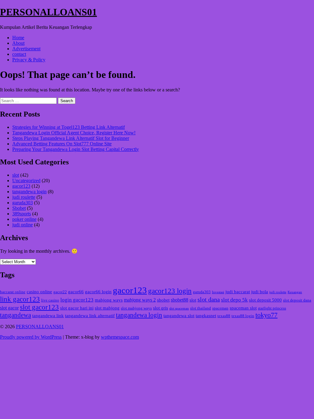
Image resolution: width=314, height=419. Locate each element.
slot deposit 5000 (265, 300)
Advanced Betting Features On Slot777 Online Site (62, 143)
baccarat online (12, 292)
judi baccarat (237, 291)
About (18, 43)
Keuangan (295, 292)
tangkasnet (206, 315)
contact (19, 54)
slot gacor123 (39, 307)
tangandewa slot (178, 315)
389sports (21, 213)
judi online (22, 224)
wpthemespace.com (120, 337)
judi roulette (23, 197)
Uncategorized (26, 180)
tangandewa (15, 314)
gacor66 (76, 291)
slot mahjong (107, 308)
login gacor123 (77, 300)
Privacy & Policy (28, 59)
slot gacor (9, 307)
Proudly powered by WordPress (31, 337)
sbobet (163, 300)
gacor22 (60, 292)
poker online (24, 219)
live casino (50, 300)
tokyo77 (266, 315)
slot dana (208, 299)
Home (18, 37)
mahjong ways (109, 300)
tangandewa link (48, 315)
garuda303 (22, 202)
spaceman (220, 308)
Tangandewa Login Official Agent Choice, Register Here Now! (74, 132)
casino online (39, 291)
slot (15, 175)
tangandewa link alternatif (90, 315)
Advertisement (26, 48)
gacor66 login (98, 291)
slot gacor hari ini (77, 308)
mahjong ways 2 (140, 299)
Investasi (218, 292)
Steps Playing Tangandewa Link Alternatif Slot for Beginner (70, 138)
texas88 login (243, 316)
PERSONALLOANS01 (48, 11)
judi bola (259, 291)
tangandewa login (29, 191)
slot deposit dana (297, 300)
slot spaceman (179, 308)
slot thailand (200, 308)
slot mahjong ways (136, 308)
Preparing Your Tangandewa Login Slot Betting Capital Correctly (75, 149)
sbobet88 (179, 299)
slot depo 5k (234, 300)
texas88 (223, 316)
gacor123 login (170, 291)
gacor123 (21, 186)
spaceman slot (243, 308)
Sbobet (19, 208)
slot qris (160, 308)
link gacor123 (20, 299)
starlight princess (272, 308)
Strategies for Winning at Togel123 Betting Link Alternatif (68, 127)
